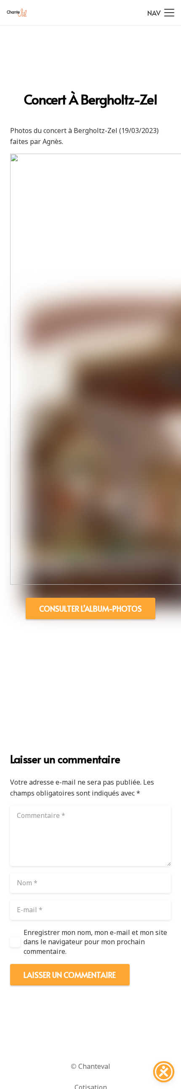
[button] (161, 12)
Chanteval (94, 1066)
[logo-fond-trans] (17, 12)
